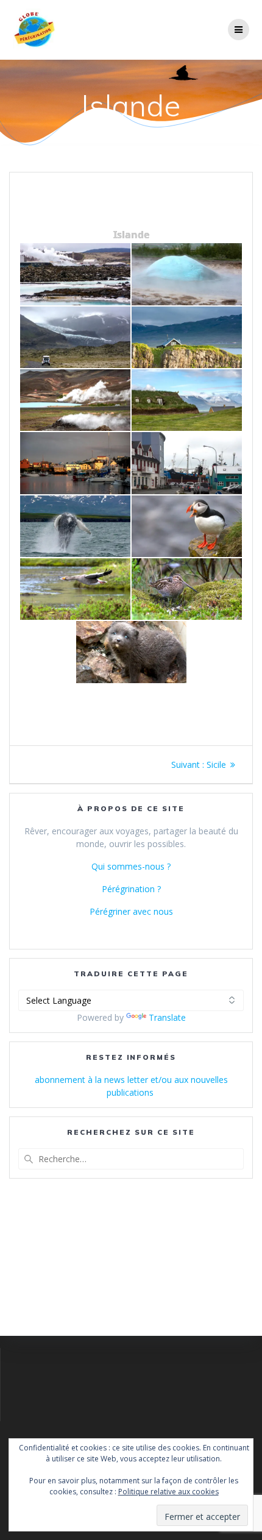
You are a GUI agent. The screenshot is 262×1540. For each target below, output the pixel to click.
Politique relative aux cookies (168, 1491)
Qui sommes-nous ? (131, 866)
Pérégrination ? (131, 889)
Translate (167, 1017)
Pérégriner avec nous (131, 911)
